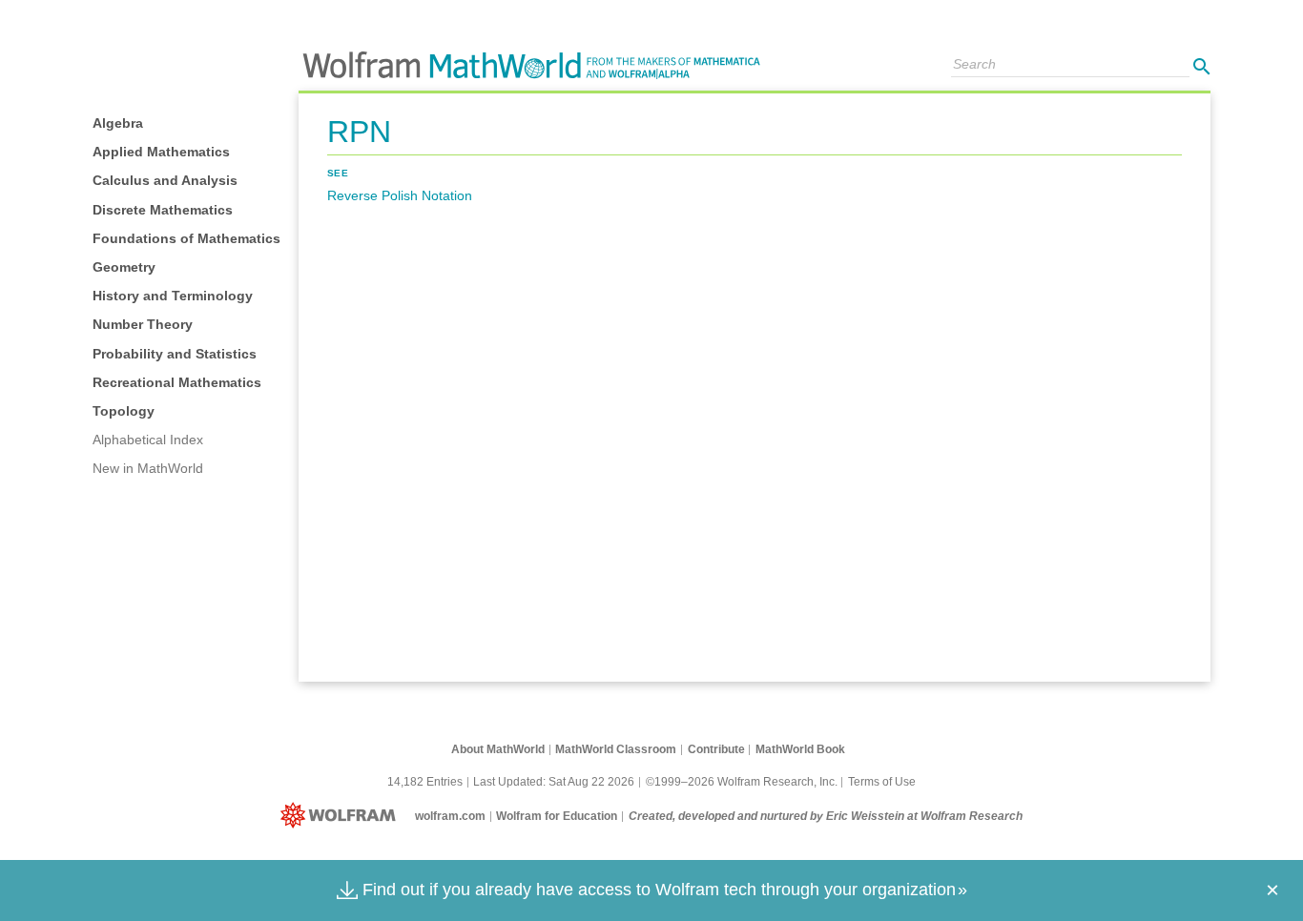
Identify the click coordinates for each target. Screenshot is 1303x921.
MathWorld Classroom (615, 749)
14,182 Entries (425, 781)
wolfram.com (450, 816)
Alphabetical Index (148, 439)
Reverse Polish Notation (399, 195)
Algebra (118, 123)
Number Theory (143, 324)
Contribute (716, 749)
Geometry (124, 267)
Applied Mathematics (161, 151)
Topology (124, 411)
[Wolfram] (341, 816)
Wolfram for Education (556, 816)
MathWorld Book (800, 749)
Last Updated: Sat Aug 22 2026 (553, 781)
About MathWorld (498, 749)
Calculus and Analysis (165, 180)
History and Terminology (173, 295)
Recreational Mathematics (177, 382)
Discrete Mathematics (163, 209)
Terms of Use (882, 781)
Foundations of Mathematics (186, 238)
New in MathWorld (148, 468)
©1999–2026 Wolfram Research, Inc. (742, 781)
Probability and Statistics (175, 353)
